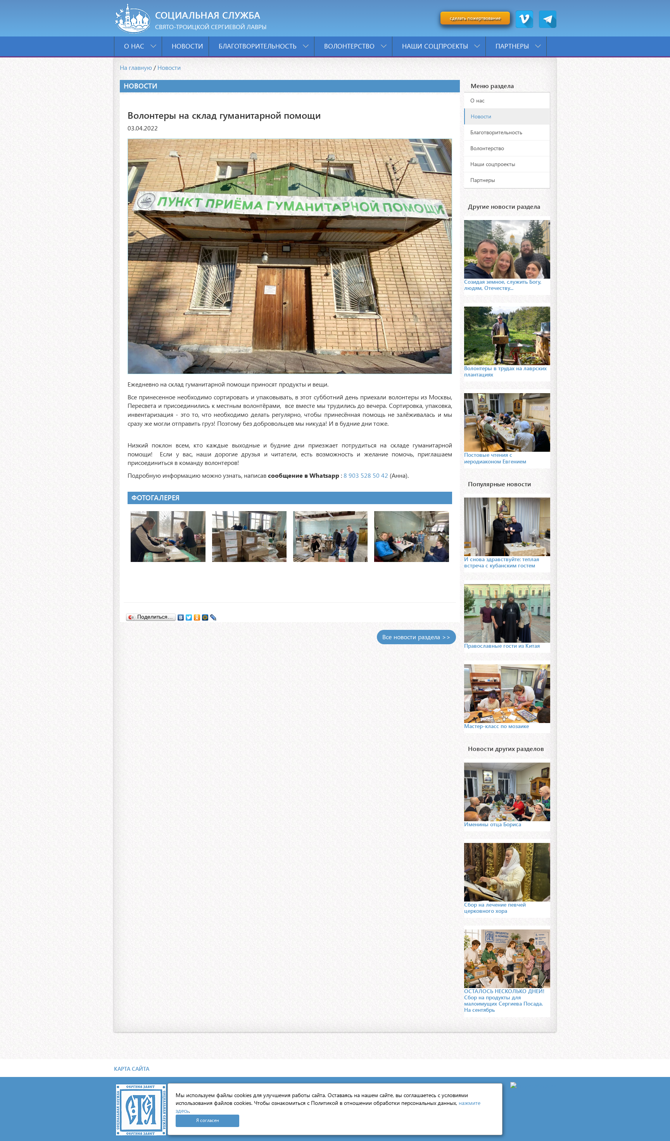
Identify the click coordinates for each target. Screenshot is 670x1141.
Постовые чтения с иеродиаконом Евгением (495, 458)
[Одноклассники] (197, 615)
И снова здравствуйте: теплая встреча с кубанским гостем (501, 562)
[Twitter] (189, 615)
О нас (135, 46)
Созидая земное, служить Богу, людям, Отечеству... (502, 284)
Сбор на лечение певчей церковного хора (495, 907)
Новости (187, 46)
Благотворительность (259, 46)
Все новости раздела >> (416, 637)
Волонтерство (350, 46)
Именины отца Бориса (492, 824)
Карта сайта (131, 1068)
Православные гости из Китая (502, 645)
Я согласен (207, 1120)
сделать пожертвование (475, 18)
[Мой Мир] (205, 615)
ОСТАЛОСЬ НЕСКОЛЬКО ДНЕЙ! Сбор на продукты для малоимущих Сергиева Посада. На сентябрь (504, 1000)
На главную (136, 67)
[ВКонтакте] (181, 615)
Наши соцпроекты (436, 46)
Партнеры (513, 46)
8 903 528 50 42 (366, 475)
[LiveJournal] (213, 615)
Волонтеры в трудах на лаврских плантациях (505, 371)
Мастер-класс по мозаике (496, 726)
